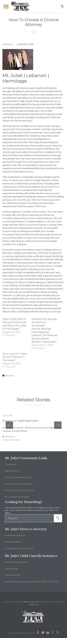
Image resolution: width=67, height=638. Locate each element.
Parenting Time (12, 575)
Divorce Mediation (13, 542)
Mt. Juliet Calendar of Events (18, 477)
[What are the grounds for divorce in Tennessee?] (46, 333)
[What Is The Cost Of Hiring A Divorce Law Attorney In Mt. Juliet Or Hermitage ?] (17, 327)
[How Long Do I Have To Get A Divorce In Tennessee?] (17, 360)
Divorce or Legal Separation (20, 420)
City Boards (10, 464)
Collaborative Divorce (15, 535)
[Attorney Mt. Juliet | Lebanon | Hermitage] (35, 6)
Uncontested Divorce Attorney (19, 548)
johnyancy (7, 44)
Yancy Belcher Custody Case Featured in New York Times (31, 581)
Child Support (11, 568)
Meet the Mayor (12, 471)
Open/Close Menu (6, 6)
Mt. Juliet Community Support (19, 490)
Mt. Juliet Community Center (19, 484)
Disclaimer (34, 604)
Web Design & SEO (32, 602)
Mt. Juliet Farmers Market (17, 497)
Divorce (9, 375)
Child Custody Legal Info (16, 562)
